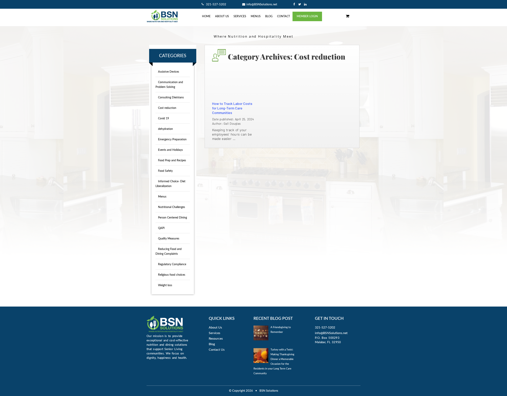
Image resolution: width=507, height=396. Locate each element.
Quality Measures (168, 238)
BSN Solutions (268, 390)
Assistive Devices (168, 71)
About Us (215, 327)
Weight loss (165, 285)
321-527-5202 (215, 4)
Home (206, 16)
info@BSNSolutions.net (261, 4)
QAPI (161, 228)
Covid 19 (163, 118)
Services (239, 16)
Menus (256, 16)
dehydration (165, 129)
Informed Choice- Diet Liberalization (170, 184)
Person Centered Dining (172, 217)
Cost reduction (167, 108)
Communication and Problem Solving (169, 84)
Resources (216, 338)
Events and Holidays (170, 150)
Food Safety (165, 171)
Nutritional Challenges (171, 207)
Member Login (307, 16)
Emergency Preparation (172, 139)
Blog (269, 16)
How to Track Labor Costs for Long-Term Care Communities (232, 108)
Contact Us (217, 349)
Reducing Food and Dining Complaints (168, 251)
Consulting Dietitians (171, 97)
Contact (283, 16)
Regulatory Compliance (172, 264)
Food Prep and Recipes (172, 160)
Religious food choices (171, 274)
